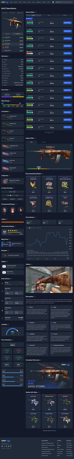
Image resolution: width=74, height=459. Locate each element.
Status (58, 447)
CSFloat (30, 29)
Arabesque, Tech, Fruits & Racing (48, 445)
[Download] (27, 291)
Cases (33, 2)
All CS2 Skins (68, 443)
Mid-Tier (15, 2)
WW (17, 106)
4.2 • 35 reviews (30, 128)
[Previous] (2, 192)
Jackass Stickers (45, 447)
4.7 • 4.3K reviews (30, 99)
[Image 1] (44, 291)
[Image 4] (50, 291)
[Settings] (53, 2)
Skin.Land (30, 96)
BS (21, 106)
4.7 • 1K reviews (30, 69)
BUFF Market (31, 66)
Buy (34, 15)
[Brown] (12, 222)
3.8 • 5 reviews (29, 91)
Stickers (44, 2)
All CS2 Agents (69, 451)
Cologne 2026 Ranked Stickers (47, 443)
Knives (24, 2)
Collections (38, 2)
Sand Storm (20, 66)
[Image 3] (48, 291)
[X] (5, 446)
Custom (19, 199)
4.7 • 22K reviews (30, 47)
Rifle (22, 61)
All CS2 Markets (69, 453)
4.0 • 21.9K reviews (30, 40)
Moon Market (31, 103)
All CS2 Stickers (69, 445)
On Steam (21, 12)
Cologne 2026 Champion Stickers (48, 449)
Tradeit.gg (30, 44)
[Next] (23, 192)
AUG (22, 64)
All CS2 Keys (68, 449)
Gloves (29, 2)
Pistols (11, 2)
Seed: (10, 191)
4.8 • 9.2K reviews (30, 32)
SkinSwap (30, 81)
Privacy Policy (59, 451)
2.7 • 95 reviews (30, 54)
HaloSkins (30, 118)
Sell (49, 15)
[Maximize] (71, 145)
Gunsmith (21, 68)
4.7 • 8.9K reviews (30, 24)
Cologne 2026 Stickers (46, 451)
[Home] (5, 2)
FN (4, 106)
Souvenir (18, 33)
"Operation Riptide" (19, 85)
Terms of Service (60, 449)
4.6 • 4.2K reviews (30, 113)
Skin (22, 59)
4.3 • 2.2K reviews (30, 84)
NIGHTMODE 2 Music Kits (46, 453)
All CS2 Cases (69, 447)
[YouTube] (9, 446)
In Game (5, 12)
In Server (13, 12)
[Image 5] (52, 291)
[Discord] (2, 446)
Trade (64, 15)
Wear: (8, 195)
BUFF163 (30, 51)
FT (13, 106)
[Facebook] (7, 446)
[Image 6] (54, 291)
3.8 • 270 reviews (30, 106)
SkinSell (30, 88)
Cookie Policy (59, 453)
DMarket (30, 36)
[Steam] (11, 446)
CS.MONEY (30, 21)
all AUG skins (53, 430)
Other (48, 2)
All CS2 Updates (69, 455)
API (57, 443)
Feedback (59, 445)
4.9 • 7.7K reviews (30, 77)
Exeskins (30, 125)
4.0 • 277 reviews (30, 121)
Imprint (58, 455)
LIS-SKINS (30, 73)
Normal (7, 33)
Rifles (20, 2)
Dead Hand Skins (45, 455)
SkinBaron (30, 110)
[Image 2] (46, 291)
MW (9, 106)
